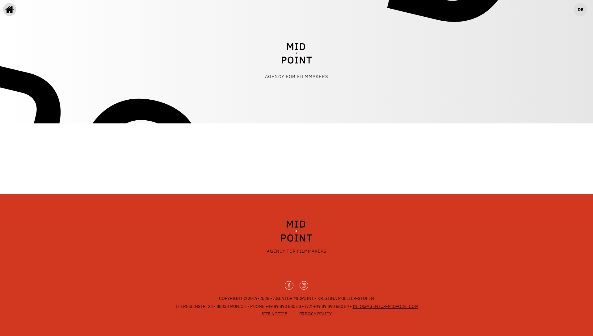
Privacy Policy (315, 314)
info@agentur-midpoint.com (385, 306)
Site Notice (274, 314)
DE (580, 9)
